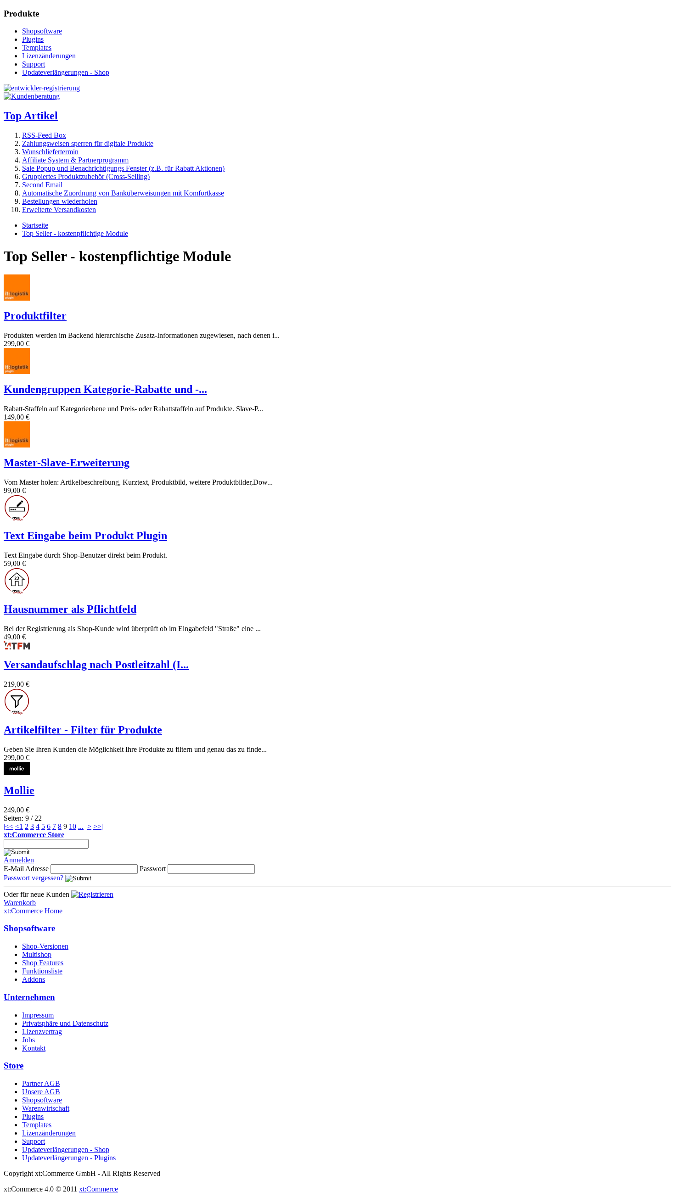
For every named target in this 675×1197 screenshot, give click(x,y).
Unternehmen (29, 997)
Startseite (35, 225)
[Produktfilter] (17, 298)
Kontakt (33, 1048)
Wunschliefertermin (50, 152)
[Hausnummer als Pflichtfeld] (17, 591)
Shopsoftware (42, 31)
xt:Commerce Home (33, 911)
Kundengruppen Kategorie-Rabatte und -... (105, 389)
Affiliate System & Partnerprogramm (75, 160)
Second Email (42, 185)
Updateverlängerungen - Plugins (69, 1158)
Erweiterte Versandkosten (59, 209)
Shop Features (42, 963)
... (81, 826)
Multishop (36, 954)
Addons (33, 979)
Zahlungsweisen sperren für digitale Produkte (87, 143)
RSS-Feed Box (44, 135)
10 (72, 826)
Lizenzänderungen (49, 56)
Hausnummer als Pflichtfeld (70, 609)
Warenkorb (20, 902)
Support (33, 64)
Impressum (38, 1015)
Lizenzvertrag (42, 1031)
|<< (8, 826)
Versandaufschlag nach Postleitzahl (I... (96, 665)
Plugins (33, 39)
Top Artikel (31, 116)
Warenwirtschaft (45, 1108)
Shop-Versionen (45, 946)
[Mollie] (17, 773)
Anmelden (19, 860)
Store (13, 1065)
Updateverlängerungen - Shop (65, 72)
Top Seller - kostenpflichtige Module (75, 233)
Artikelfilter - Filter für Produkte (83, 730)
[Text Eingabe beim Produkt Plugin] (17, 518)
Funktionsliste (42, 971)
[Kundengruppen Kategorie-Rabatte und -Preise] (17, 371)
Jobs (28, 1040)
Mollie (19, 790)
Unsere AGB (41, 1092)
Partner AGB (41, 1083)
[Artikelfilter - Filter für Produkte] (17, 712)
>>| (98, 826)
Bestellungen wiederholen (59, 201)
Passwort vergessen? (33, 878)
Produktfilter (35, 316)
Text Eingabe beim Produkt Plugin (85, 536)
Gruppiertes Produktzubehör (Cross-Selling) (86, 176)
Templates (36, 47)
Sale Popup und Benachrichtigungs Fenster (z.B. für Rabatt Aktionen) (123, 168)
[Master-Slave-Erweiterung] (17, 445)
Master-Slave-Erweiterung (66, 463)
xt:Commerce (98, 1189)
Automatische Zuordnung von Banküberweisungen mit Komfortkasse (123, 193)
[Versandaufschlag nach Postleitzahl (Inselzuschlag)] (17, 647)
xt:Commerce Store (34, 835)
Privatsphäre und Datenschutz (65, 1023)
